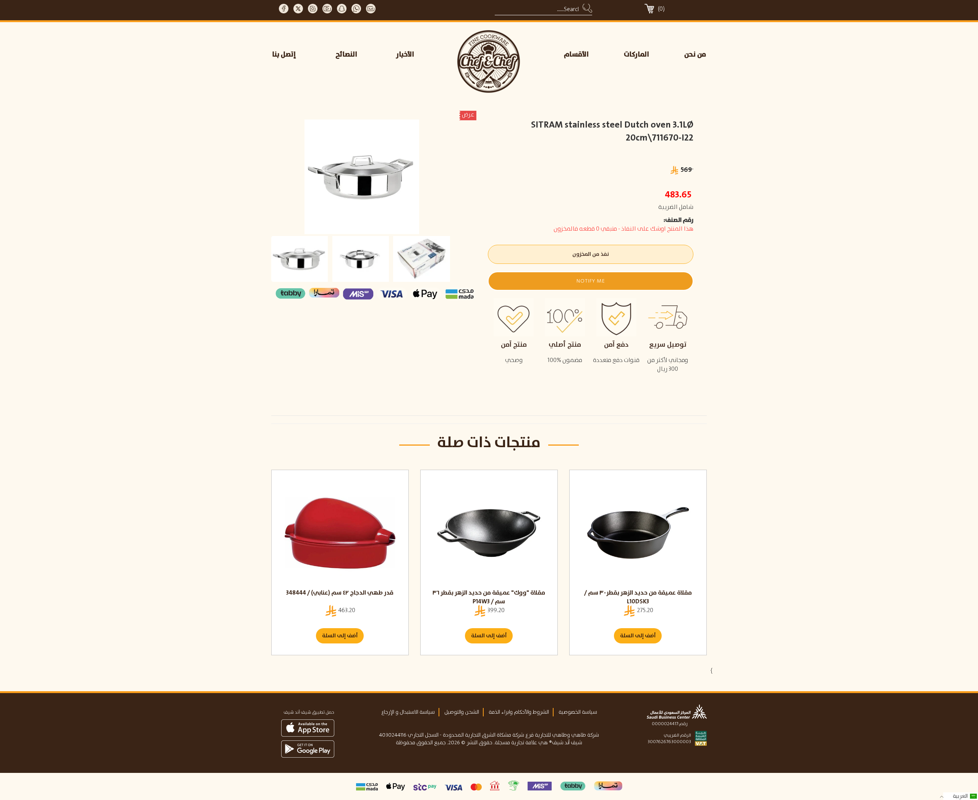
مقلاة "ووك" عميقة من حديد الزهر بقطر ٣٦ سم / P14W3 (488, 597)
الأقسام (576, 54)
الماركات (636, 54)
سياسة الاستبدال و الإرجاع (408, 712)
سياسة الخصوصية (578, 712)
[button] (590, 281)
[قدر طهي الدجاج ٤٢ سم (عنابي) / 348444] (340, 533)
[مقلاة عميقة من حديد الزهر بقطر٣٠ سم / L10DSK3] (638, 533)
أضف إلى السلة (340, 636)
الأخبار (405, 54)
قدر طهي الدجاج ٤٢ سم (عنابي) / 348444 (339, 592)
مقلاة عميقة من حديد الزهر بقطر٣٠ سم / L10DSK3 (638, 597)
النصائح (346, 54)
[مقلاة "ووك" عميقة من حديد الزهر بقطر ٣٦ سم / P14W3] (489, 533)
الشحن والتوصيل (461, 712)
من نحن (695, 54)
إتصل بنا (284, 54)
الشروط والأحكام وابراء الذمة (519, 712)
